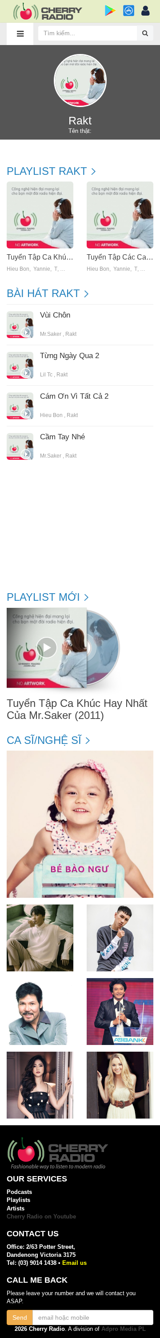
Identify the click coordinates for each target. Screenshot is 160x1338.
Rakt (70, 334)
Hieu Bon (18, 269)
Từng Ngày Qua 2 (69, 356)
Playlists (18, 1200)
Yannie (41, 269)
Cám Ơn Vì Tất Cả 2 (74, 396)
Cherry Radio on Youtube (41, 1216)
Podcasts (19, 1192)
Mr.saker (50, 334)
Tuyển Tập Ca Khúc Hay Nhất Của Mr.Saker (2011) (77, 709)
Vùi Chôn (55, 315)
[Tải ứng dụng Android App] (110, 10)
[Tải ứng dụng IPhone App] (128, 10)
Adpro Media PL (123, 1329)
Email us (74, 1263)
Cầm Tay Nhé (62, 437)
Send (19, 1317)
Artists (15, 1208)
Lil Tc (46, 375)
